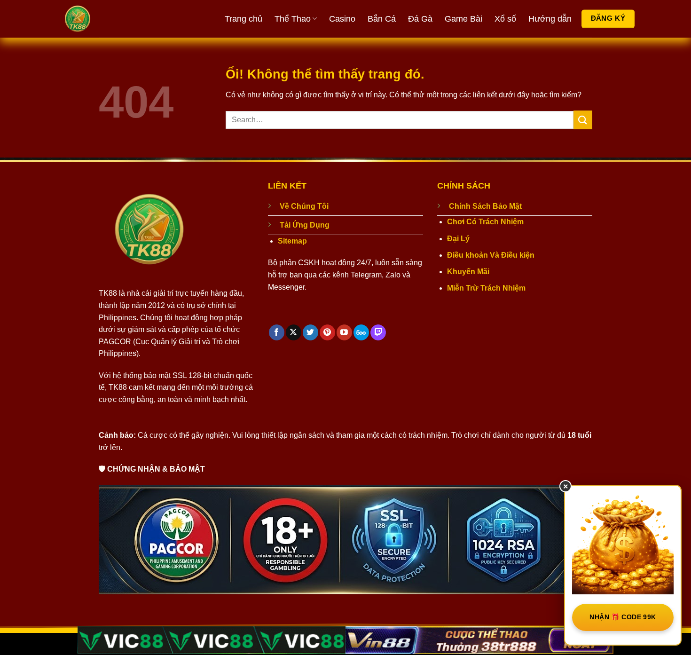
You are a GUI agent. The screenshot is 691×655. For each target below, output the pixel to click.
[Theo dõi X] (293, 332)
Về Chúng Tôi (304, 206)
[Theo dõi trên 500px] (361, 332)
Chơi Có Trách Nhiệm (485, 222)
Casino (342, 19)
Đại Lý (458, 239)
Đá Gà (420, 19)
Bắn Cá (382, 19)
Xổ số (505, 19)
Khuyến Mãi (468, 272)
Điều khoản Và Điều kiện (490, 255)
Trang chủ (243, 19)
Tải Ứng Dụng (305, 225)
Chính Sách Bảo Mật (485, 206)
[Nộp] (582, 119)
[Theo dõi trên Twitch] (378, 332)
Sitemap (292, 241)
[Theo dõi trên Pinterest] (327, 332)
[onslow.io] (113, 19)
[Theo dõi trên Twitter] (310, 332)
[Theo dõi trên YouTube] (344, 332)
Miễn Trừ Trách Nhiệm (486, 288)
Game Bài (463, 19)
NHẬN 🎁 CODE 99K (622, 617)
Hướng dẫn (550, 19)
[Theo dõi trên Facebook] (276, 332)
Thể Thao (293, 19)
